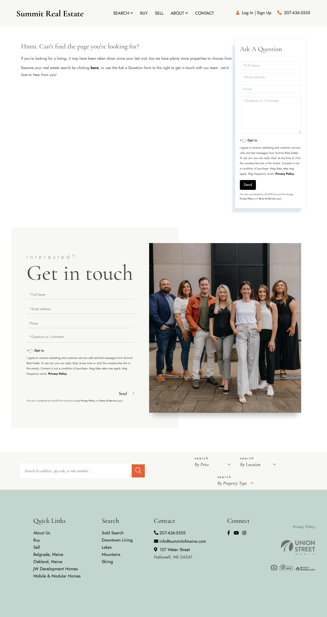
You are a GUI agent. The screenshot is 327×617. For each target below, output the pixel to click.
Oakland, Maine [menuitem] (47, 562)
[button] (138, 470)
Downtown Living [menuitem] (117, 540)
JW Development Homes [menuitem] (55, 569)
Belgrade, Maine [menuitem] (48, 554)
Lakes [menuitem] (107, 547)
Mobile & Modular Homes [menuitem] (56, 576)
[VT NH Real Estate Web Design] (293, 547)
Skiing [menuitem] (107, 562)
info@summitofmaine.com (182, 541)
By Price (202, 464)
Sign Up (264, 13)
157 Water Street (173, 553)
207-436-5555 (297, 13)
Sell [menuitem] (159, 13)
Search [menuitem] (121, 13)
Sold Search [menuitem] (113, 533)
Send (248, 184)
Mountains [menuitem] (111, 554)
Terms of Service (267, 198)
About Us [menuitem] (41, 533)
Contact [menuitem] (204, 13)
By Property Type (232, 483)
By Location (250, 464)
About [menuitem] (177, 13)
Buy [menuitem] (144, 13)
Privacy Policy (285, 174)
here (94, 68)
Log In (247, 13)
